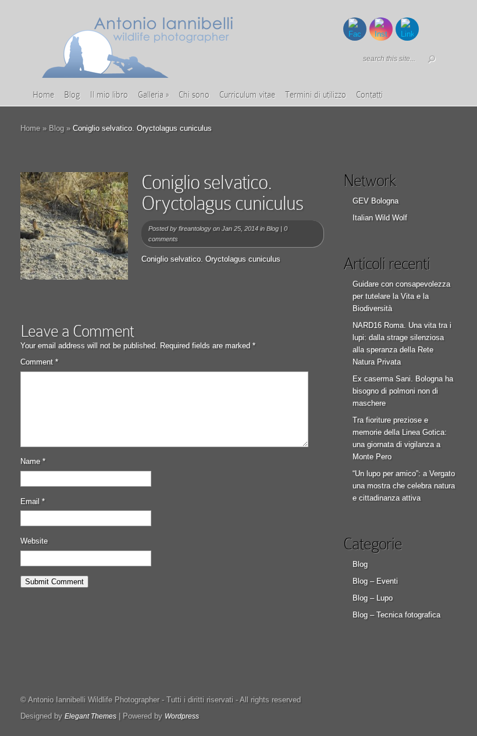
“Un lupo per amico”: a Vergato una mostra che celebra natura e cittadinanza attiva (404, 485)
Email (32, 501)
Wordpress (182, 716)
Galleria (153, 94)
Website (34, 541)
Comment (39, 362)
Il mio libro (109, 94)
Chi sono (194, 94)
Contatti (369, 94)
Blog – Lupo (373, 598)
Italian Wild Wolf (380, 217)
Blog (72, 94)
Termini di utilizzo (315, 94)
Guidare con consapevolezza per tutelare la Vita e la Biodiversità (401, 296)
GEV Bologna (375, 200)
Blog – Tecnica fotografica (396, 614)
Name (32, 461)
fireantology (195, 228)
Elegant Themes (90, 716)
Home (43, 94)
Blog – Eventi (375, 581)
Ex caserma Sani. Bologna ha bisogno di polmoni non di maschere (403, 391)
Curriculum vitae (247, 94)
